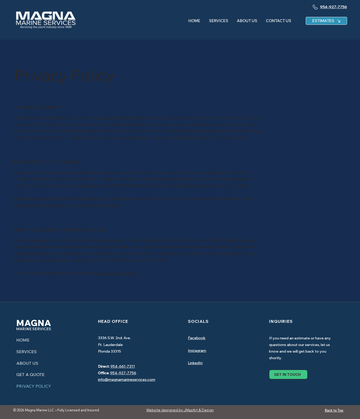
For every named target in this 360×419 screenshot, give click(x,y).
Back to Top (334, 410)
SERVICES (26, 351)
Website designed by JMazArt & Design (180, 410)
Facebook (197, 337)
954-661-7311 (122, 366)
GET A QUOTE (30, 374)
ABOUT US (27, 363)
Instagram (197, 350)
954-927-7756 (123, 373)
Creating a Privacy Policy (117, 273)
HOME (23, 340)
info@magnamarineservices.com (126, 379)
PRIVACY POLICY (33, 386)
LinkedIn (195, 362)
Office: (103, 373)
